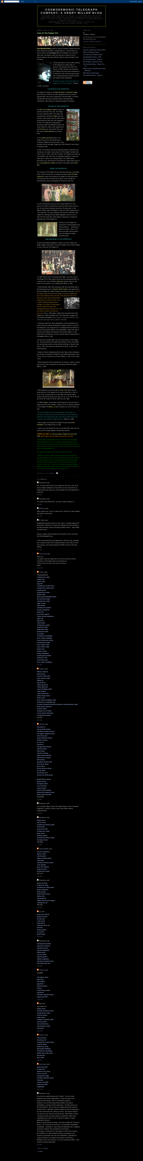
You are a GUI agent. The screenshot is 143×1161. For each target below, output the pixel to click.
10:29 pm (40, 999)
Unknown (42, 724)
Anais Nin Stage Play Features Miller (94, 50)
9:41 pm (39, 504)
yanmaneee (42, 1064)
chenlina (41, 572)
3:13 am (39, 664)
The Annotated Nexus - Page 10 (92, 75)
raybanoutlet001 (44, 849)
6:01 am (39, 1144)
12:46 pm (51, 473)
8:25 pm (39, 549)
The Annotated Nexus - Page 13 (92, 59)
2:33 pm (39, 494)
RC (84, 32)
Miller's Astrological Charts (91, 52)
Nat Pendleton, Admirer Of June (92, 62)
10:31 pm (40, 936)
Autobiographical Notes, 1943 (92, 57)
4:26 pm (39, 516)
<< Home (40, 1151)
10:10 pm (40, 1030)
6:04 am (39, 799)
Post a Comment (43, 1148)
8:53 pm (39, 720)
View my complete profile (92, 41)
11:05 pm (39, 1089)
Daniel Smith (43, 554)
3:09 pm (39, 813)
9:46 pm (39, 965)
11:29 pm (39, 568)
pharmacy (42, 508)
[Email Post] (56, 473)
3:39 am (39, 1060)
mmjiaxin (41, 669)
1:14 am (39, 844)
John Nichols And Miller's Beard (92, 54)
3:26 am (39, 876)
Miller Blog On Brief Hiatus (91, 73)
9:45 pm (39, 907)
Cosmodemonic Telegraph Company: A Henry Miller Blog (71, 11)
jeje (40, 911)
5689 (40, 1003)
